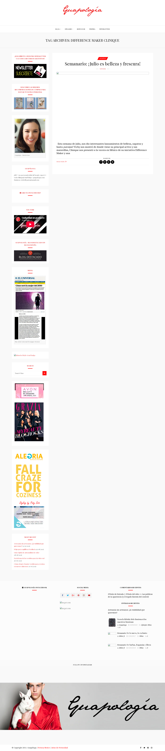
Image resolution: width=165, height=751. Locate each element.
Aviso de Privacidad (59, 748)
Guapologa (123, 625)
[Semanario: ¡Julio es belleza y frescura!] (103, 106)
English (68, 29)
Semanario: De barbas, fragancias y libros (134, 645)
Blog (57, 29)
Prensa (92, 29)
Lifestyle (144, 625)
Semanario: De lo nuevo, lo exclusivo (132, 633)
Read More (61, 162)
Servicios (81, 29)
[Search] (44, 373)
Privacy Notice (44, 748)
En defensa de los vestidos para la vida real (29, 558)
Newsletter (104, 29)
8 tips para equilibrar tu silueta (25, 549)
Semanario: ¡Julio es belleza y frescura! (102, 63)
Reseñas (103, 58)
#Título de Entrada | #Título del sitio (123, 594)
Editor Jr (122, 636)
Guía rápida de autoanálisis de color (26, 553)
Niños (150, 625)
